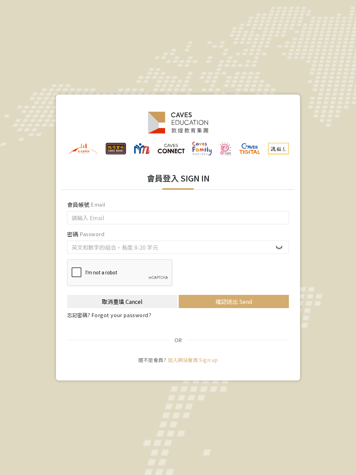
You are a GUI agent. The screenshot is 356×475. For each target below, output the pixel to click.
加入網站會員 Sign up (193, 359)
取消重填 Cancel (122, 301)
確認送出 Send (234, 301)
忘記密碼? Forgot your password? (109, 315)
